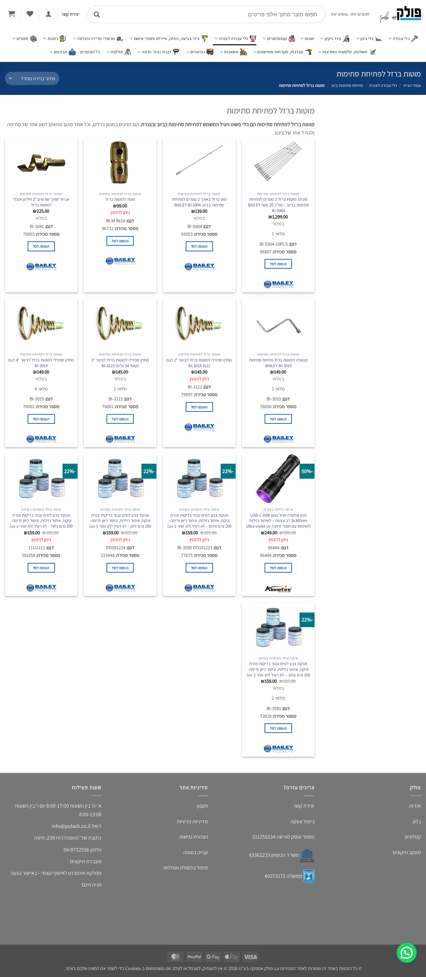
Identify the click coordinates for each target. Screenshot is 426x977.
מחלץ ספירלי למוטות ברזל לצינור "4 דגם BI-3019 (41, 369)
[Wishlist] (29, 14)
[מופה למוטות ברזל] (120, 169)
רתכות (53, 38)
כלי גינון (366, 38)
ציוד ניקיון (333, 38)
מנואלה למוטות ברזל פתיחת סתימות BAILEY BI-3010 (278, 369)
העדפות (257, 946)
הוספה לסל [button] (278, 269)
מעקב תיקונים (407, 857)
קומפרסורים (277, 38)
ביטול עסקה (303, 826)
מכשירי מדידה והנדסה (96, 38)
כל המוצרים (90, 52)
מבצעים (61, 52)
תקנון (202, 811)
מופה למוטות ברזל (120, 205)
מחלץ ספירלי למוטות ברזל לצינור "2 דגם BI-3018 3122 (199, 369)
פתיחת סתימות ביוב (347, 85)
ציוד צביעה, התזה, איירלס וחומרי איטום (167, 38)
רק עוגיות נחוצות (321, 946)
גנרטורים (197, 52)
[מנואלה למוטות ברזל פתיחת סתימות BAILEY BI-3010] (278, 330)
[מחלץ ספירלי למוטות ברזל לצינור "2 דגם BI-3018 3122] (199, 330)
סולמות (116, 52)
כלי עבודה (401, 38)
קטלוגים (413, 842)
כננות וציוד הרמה (156, 52)
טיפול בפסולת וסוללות (185, 872)
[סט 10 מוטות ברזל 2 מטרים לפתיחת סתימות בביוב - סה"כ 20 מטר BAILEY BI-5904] (278, 169)
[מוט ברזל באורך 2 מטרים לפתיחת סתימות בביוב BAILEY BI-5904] (199, 169)
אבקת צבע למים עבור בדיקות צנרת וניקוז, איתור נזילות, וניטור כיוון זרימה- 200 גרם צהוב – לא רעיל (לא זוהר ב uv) (278, 675)
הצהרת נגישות (193, 842)
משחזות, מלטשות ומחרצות (345, 52)
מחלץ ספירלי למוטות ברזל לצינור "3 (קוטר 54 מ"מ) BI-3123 (120, 369)
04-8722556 (76, 855)
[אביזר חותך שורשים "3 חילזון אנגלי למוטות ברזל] (41, 169)
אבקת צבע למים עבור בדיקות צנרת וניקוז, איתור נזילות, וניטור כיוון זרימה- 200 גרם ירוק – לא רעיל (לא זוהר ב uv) (120, 527)
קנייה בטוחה (195, 857)
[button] (229, 904)
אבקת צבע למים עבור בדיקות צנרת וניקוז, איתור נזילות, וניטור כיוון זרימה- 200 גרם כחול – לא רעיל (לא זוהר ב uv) (41, 527)
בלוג (416, 826)
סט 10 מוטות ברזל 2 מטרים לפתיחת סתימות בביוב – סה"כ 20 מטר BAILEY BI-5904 (278, 211)
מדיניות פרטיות (321, 961)
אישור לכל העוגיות (385, 946)
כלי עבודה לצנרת (233, 38)
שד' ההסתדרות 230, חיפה (60, 843)
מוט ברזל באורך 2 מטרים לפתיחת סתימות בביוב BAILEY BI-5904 (199, 208)
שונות (309, 38)
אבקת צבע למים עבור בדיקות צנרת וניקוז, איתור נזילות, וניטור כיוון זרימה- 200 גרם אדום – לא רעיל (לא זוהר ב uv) (199, 527)
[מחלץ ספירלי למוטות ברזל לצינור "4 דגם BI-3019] (41, 330)
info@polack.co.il (71, 831)
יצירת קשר (304, 811)
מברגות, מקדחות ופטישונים (280, 52)
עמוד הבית (412, 85)
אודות (415, 811)
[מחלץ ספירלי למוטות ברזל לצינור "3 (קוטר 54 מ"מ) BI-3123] (120, 330)
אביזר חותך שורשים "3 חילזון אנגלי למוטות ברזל (41, 208)
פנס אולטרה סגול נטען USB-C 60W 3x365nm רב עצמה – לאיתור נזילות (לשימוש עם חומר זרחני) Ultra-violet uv (278, 527)
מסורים (23, 38)
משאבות (231, 52)
